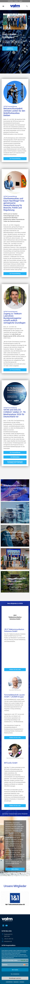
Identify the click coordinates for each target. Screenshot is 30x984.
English (20, 1)
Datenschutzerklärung (9, 954)
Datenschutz (16, 981)
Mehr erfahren (15, 494)
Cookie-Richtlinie (9, 981)
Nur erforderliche (15, 974)
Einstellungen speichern (15, 978)
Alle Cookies (15, 969)
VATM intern (10, 1)
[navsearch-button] (26, 6)
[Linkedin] (3, 925)
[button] (3, 6)
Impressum (21, 981)
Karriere (16, 1)
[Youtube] (6, 925)
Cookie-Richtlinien (22, 954)
